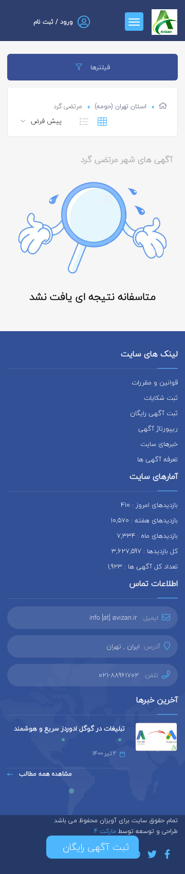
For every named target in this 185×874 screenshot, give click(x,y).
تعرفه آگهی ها (157, 459)
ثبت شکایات (161, 397)
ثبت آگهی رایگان (154, 413)
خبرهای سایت (159, 444)
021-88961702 (119, 675)
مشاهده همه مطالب (44, 773)
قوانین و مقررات (155, 382)
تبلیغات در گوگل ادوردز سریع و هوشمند (69, 728)
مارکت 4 (106, 831)
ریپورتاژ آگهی (158, 428)
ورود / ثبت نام (53, 21)
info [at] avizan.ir (113, 617)
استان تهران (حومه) (120, 106)
